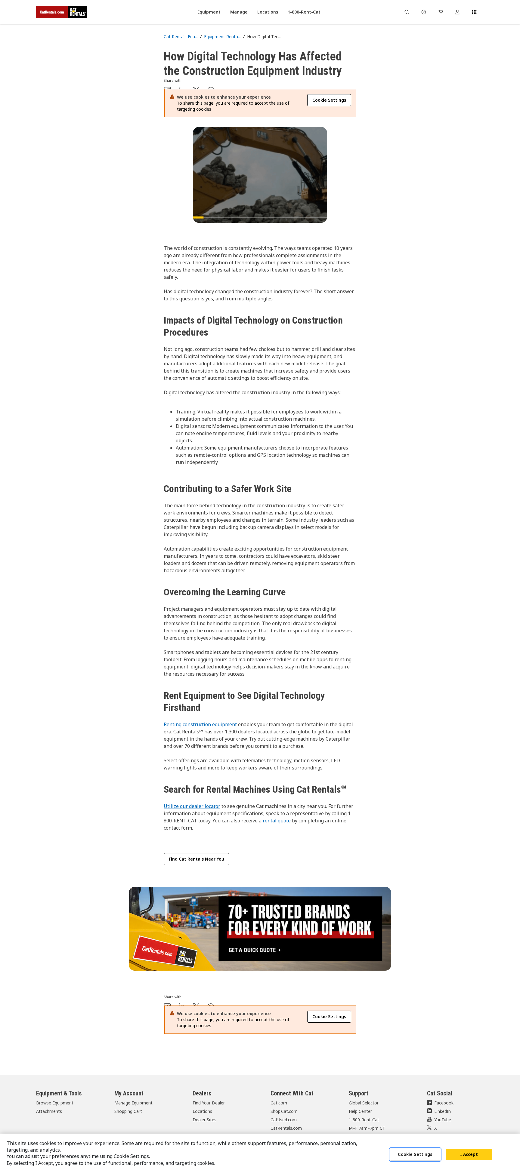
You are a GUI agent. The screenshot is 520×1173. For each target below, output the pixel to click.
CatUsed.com (284, 1119)
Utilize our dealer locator (192, 806)
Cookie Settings (415, 1154)
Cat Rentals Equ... (181, 36)
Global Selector (364, 1103)
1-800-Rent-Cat (364, 1119)
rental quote (277, 820)
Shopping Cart (128, 1111)
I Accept (469, 1154)
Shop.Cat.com (284, 1111)
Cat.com (279, 1103)
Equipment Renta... (222, 36)
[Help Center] (423, 12)
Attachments (49, 1111)
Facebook (443, 1103)
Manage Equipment (133, 1103)
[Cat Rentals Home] (61, 12)
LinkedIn (442, 1111)
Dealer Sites (204, 1119)
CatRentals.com (286, 1128)
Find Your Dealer (209, 1103)
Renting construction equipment (200, 724)
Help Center (360, 1111)
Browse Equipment (54, 1103)
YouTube (442, 1119)
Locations (202, 1111)
